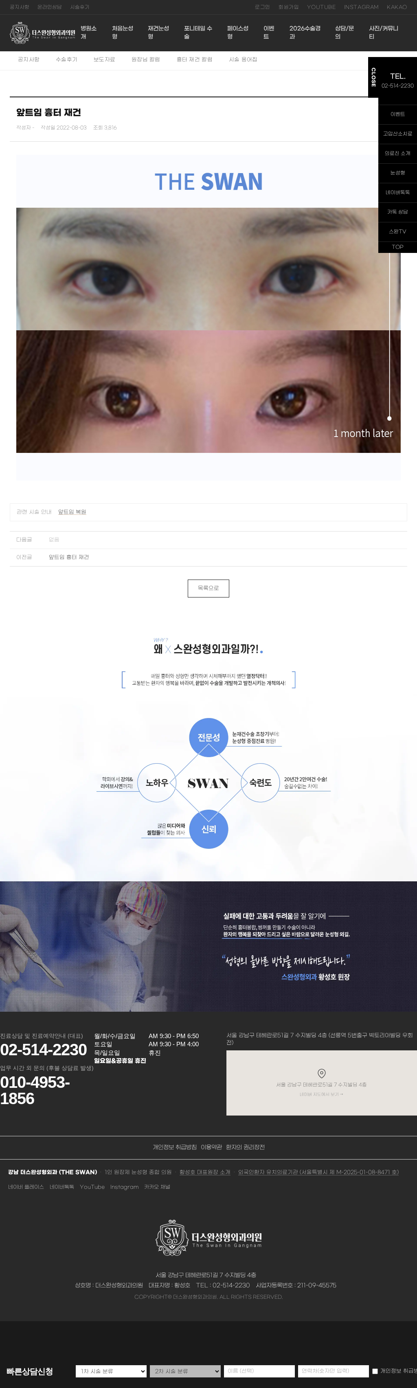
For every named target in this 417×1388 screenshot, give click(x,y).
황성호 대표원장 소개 (205, 1172)
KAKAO (397, 7)
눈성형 (398, 173)
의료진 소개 (397, 153)
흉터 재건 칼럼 (195, 60)
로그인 (262, 7)
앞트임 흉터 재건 (69, 557)
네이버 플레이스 (26, 1187)
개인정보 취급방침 (175, 1147)
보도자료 (104, 60)
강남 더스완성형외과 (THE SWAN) (52, 1172)
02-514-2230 (43, 1049)
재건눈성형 (158, 32)
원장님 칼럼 (146, 60)
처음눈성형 (122, 32)
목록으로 (208, 588)
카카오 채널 (157, 1187)
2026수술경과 (305, 32)
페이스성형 (237, 32)
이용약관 (211, 1147)
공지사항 (19, 7)
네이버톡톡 (62, 1187)
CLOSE (373, 78)
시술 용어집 (243, 60)
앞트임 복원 (72, 512)
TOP (398, 247)
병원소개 (89, 32)
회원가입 (289, 7)
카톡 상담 (397, 212)
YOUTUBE (321, 7)
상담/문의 (344, 32)
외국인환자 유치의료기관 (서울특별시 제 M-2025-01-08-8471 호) (318, 1172)
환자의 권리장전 (245, 1147)
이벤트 (268, 32)
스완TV (397, 232)
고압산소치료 (398, 134)
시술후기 (80, 7)
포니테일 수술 (198, 32)
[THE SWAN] (42, 33)
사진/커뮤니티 (383, 32)
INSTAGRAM (361, 7)
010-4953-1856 (35, 1090)
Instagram (124, 1187)
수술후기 (66, 60)
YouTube (92, 1187)
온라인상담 (49, 7)
